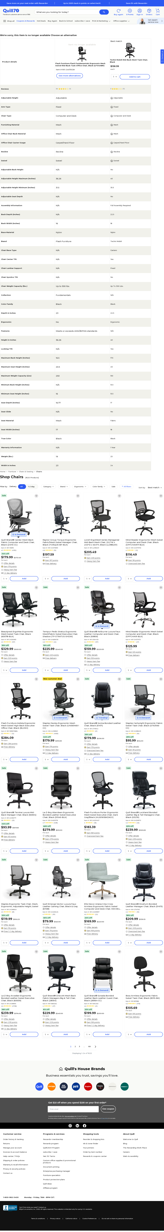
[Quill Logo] (11, 10)
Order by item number (92, 1152)
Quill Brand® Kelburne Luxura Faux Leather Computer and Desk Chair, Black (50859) (102, 634)
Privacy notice (55, 1218)
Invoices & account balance (15, 1152)
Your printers (88, 1148)
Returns (6, 1143)
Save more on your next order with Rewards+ (27, 3)
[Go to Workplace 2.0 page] (125, 1087)
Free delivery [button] (51, 563)
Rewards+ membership (53, 1139)
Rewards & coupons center (95, 1156)
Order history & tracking (13, 1139)
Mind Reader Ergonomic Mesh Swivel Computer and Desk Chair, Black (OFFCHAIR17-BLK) (144, 542)
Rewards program (51, 1143)
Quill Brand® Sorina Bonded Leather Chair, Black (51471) (102, 724)
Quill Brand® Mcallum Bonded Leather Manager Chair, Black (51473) (144, 905)
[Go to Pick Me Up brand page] (64, 1087)
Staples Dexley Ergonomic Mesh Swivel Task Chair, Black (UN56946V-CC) (61, 725)
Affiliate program (50, 1188)
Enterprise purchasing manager (56, 1171)
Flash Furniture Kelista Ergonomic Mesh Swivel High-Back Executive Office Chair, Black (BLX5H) (18, 725)
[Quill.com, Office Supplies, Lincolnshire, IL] (10, 1208)
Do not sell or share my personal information (117, 1218)
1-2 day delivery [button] (10, 573)
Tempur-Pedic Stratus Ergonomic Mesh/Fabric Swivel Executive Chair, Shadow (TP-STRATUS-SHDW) (60, 634)
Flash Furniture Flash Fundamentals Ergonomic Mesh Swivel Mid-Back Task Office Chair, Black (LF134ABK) (80, 64)
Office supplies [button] (120, 21)
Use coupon (108, 1109)
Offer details (9, 563)
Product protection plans (54, 1179)
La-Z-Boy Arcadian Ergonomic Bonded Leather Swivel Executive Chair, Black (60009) (17, 998)
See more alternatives (70, 75)
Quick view (19, 530)
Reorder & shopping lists (93, 1139)
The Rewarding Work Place (135, 1148)
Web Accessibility (130, 1156)
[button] (104, 12)
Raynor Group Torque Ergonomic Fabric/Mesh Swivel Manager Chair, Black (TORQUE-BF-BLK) (60, 542)
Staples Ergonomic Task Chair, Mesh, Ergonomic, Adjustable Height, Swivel (19, 905)
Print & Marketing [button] (100, 21)
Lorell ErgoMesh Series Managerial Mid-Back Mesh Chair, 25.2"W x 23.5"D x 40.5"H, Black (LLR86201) (101, 542)
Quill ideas (47, 1184)
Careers (126, 1152)
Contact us (7, 1173)
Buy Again (52, 21)
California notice (71, 1218)
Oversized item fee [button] (136, 563)
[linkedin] (77, 1126)
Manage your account (12, 1148)
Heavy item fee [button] (10, 570)
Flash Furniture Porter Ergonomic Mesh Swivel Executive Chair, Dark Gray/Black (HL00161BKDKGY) (101, 814)
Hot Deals (41, 21)
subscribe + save (82, 21)
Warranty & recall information (15, 1165)
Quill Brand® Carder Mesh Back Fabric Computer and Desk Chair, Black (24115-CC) (18, 542)
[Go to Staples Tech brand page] (100, 1087)
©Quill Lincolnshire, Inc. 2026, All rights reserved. (36, 1209)
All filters (127, 487)
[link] (36, 496)
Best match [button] (154, 487)
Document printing (51, 1167)
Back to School (66, 21)
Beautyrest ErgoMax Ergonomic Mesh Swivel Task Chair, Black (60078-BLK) (17, 634)
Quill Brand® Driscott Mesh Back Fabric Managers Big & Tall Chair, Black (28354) (59, 998)
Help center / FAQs (11, 1156)
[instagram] (70, 1126)
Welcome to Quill (130, 1139)
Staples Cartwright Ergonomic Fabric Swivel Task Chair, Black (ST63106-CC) (144, 725)
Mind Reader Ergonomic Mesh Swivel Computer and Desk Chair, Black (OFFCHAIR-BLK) (144, 634)
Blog (125, 1143)
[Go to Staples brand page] (88, 1087)
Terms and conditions (69, 1116)
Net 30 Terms (49, 1156)
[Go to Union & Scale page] (112, 1087)
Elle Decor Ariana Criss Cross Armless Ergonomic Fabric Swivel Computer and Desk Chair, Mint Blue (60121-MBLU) (102, 906)
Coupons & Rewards (26, 21)
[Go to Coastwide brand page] (51, 1087)
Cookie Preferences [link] (89, 1218)
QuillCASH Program (51, 1148)
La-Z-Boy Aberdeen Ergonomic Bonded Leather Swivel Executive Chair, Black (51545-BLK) (59, 814)
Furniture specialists (51, 1175)
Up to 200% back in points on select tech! (82, 3)
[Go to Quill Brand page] (39, 1087)
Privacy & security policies (14, 1169)
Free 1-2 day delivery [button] (13, 931)
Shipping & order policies (14, 1160)
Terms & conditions (38, 1218)
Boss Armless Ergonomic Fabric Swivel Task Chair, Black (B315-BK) (143, 996)
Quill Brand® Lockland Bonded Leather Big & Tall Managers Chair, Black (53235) (143, 814)
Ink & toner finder (90, 1143)
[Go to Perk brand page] (76, 1087)
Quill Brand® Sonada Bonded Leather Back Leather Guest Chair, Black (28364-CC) (101, 998)
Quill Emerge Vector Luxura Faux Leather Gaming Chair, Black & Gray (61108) (60, 906)
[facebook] (85, 1126)
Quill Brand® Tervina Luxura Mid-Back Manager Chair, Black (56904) (18, 813)
